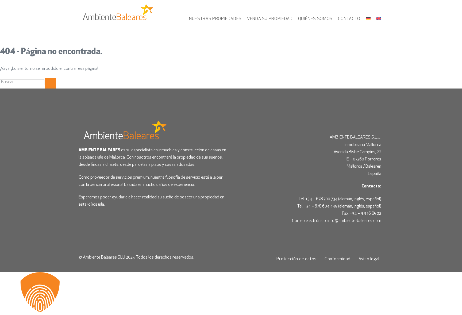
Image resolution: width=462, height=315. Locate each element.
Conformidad (338, 259)
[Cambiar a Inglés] (378, 18)
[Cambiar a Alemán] (368, 18)
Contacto (349, 19)
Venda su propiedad (270, 19)
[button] (231, 293)
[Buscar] (50, 83)
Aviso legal (369, 259)
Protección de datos (296, 259)
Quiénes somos (315, 19)
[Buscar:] (28, 82)
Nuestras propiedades (215, 19)
